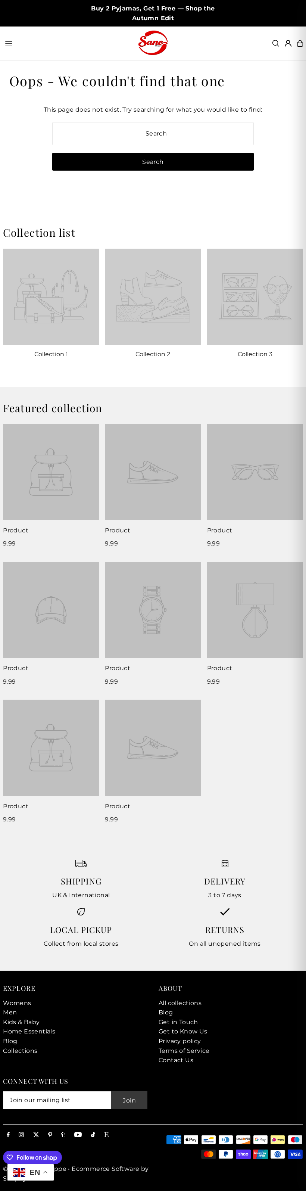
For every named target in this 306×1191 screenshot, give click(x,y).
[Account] (288, 43)
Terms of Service (184, 1050)
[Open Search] (275, 43)
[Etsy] (106, 1135)
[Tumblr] (63, 1135)
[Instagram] (21, 1135)
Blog (10, 1041)
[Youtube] (78, 1135)
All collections (180, 1003)
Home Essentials (29, 1031)
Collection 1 (51, 354)
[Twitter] (36, 1135)
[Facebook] (8, 1135)
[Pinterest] (50, 1135)
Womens (17, 1003)
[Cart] (300, 43)
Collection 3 (255, 354)
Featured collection (53, 408)
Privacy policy (180, 1041)
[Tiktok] (93, 1135)
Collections (20, 1050)
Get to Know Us (183, 1031)
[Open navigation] (67, 43)
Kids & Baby (21, 1022)
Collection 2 (152, 354)
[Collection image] (51, 297)
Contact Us (176, 1060)
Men (10, 1012)
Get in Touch (178, 1022)
